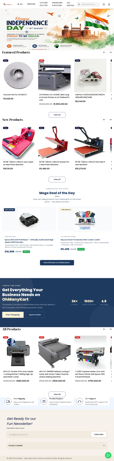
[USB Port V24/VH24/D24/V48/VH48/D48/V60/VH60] (90, 75)
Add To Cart (16, 104)
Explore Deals (35, 314)
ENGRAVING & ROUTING (57, 4)
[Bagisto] (8, 4)
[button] (103, 4)
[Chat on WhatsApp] (108, 455)
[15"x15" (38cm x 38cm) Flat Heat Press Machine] (90, 143)
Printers (31, 4)
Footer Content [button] (16, 445)
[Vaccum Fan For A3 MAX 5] (18, 75)
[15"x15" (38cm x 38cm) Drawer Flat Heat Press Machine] (54, 143)
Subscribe (98, 434)
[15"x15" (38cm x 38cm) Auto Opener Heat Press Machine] (18, 143)
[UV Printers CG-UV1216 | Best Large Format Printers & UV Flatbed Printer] (54, 75)
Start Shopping (12, 314)
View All (57, 115)
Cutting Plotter (44, 4)
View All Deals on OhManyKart (57, 262)
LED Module (70, 4)
